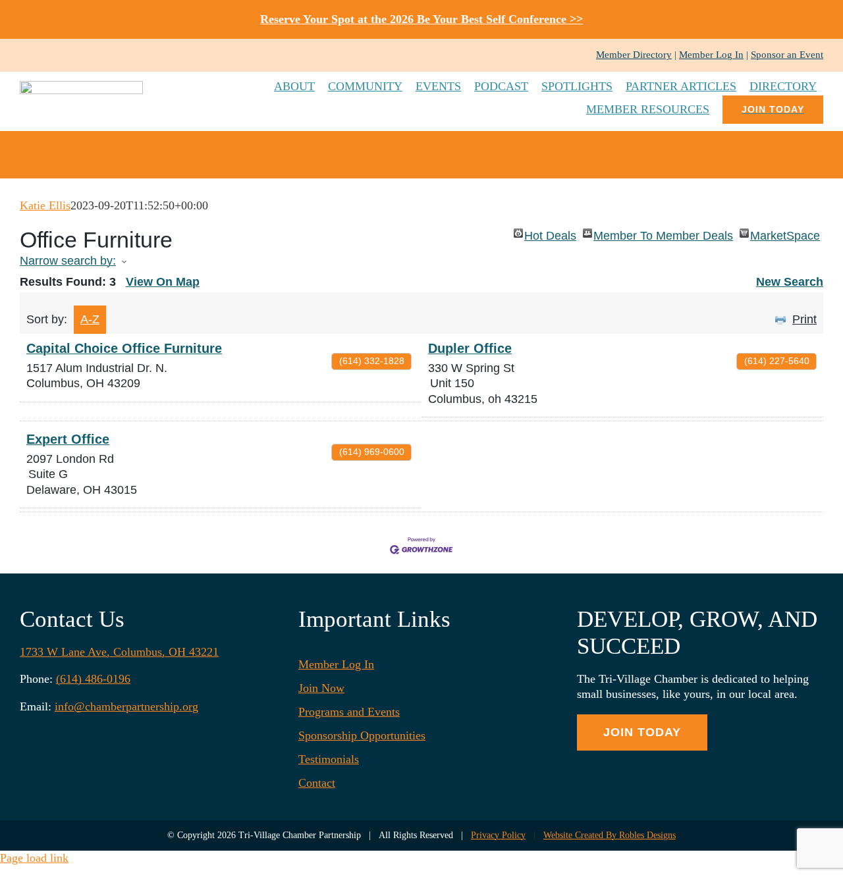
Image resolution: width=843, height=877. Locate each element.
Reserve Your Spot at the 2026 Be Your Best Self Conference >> (421, 19)
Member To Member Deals (663, 233)
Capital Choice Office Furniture (124, 348)
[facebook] (24, 55)
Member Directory (634, 54)
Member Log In (711, 54)
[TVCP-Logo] (81, 86)
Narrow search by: (68, 260)
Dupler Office (470, 348)
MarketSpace (785, 233)
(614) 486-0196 (93, 678)
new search (789, 281)
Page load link (34, 857)
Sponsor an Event (787, 54)
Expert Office (67, 439)
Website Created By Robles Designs (609, 835)
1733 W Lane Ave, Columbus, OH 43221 (119, 651)
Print (804, 319)
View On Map (163, 281)
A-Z (89, 319)
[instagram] (45, 55)
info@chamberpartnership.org (126, 706)
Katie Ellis (45, 205)
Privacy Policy (498, 835)
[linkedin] (66, 55)
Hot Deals (550, 233)
